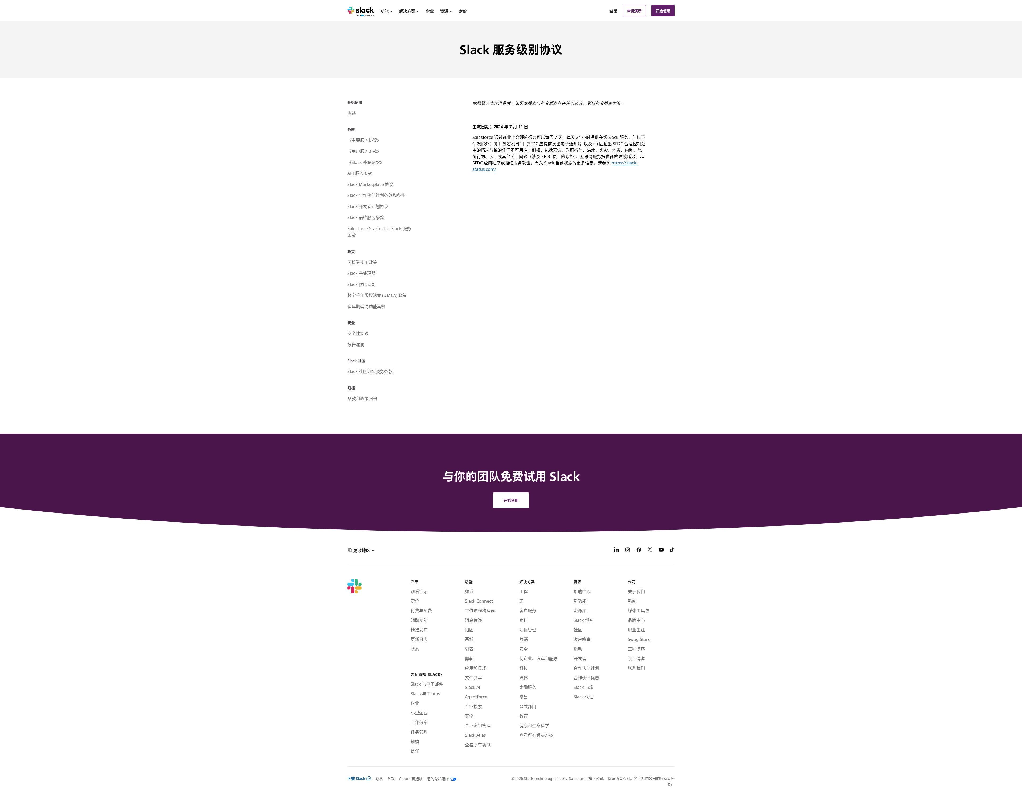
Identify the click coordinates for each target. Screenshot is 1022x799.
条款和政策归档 (362, 398)
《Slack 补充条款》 (365, 162)
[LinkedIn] (616, 550)
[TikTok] (672, 550)
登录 (613, 11)
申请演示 (634, 10)
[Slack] (360, 11)
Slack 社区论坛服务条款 (370, 371)
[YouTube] (661, 550)
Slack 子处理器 (361, 273)
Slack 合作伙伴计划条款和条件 (376, 195)
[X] (650, 550)
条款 (391, 778)
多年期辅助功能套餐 (366, 306)
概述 (351, 113)
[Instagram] (627, 550)
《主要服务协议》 (364, 140)
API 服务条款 (359, 173)
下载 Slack (356, 778)
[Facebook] (638, 550)
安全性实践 (358, 333)
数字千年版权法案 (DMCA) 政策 (377, 295)
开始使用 (663, 10)
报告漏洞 (355, 344)
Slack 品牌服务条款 (365, 217)
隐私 (379, 778)
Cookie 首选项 (411, 778)
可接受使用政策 (362, 262)
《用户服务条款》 (364, 151)
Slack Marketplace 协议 (370, 184)
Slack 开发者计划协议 (367, 206)
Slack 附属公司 (361, 284)
